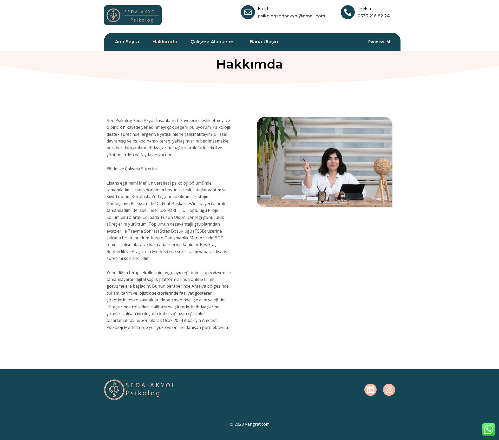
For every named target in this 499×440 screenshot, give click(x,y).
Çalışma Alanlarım (212, 42)
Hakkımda (164, 42)
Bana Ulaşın (264, 42)
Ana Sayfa (127, 42)
